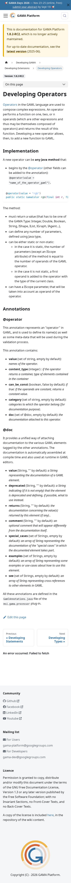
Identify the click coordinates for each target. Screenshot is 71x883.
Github (11, 701)
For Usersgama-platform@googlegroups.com (28, 742)
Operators (10, 105)
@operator (35, 168)
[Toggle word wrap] (57, 193)
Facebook (13, 707)
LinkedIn (12, 713)
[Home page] (6, 62)
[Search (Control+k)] (64, 15)
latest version (17, 51)
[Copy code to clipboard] (64, 193)
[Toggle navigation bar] (5, 15)
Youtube (12, 718)
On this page (14, 84)
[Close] (68, 5)
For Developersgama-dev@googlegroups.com (24, 754)
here (50, 815)
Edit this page (16, 617)
